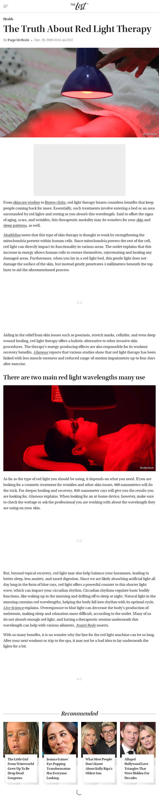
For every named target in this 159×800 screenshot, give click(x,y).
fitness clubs (55, 202)
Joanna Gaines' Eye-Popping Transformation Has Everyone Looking (58, 768)
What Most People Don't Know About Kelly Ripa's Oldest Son (99, 766)
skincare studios (26, 202)
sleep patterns (15, 225)
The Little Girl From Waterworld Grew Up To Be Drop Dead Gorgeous (21, 768)
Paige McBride (18, 40)
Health (8, 19)
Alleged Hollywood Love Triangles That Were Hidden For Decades (136, 768)
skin (139, 220)
